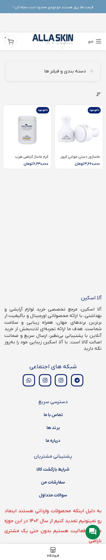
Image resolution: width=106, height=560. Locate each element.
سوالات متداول (53, 495)
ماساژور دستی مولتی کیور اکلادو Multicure (80, 159)
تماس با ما (53, 415)
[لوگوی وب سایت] (53, 41)
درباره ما (53, 441)
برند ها (53, 428)
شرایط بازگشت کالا (53, 469)
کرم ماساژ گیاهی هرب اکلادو (31, 159)
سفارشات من (53, 482)
